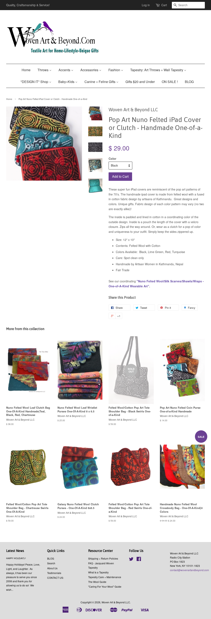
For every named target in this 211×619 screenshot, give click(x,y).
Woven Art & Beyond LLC (116, 602)
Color (112, 158)
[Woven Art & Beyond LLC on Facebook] (138, 559)
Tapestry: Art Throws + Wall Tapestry (157, 69)
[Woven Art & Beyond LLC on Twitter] (131, 559)
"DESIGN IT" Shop (35, 81)
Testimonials (54, 573)
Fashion (114, 69)
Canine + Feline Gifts (100, 81)
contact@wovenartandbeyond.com (189, 570)
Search (51, 563)
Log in (146, 5)
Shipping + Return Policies (103, 558)
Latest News (15, 551)
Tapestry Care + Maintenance (104, 577)
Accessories (89, 69)
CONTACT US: (55, 577)
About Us (52, 568)
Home (26, 69)
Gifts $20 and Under (140, 81)
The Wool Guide (97, 581)
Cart (164, 5)
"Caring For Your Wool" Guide (104, 586)
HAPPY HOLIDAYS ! (16, 558)
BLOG (189, 81)
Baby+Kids (66, 81)
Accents (65, 69)
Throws (43, 69)
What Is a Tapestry (98, 572)
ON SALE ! (170, 81)
